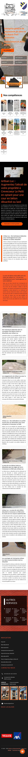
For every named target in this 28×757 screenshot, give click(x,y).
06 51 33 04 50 (14, 673)
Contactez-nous (16, 750)
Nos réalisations (7, 50)
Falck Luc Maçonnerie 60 (14, 748)
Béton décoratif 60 (5, 656)
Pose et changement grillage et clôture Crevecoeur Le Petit (16, 612)
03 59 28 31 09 (7, 673)
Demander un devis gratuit (11, 223)
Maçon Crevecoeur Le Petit (24, 619)
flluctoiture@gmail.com (9, 703)
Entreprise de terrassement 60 (7, 650)
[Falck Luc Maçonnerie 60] (10, 9)
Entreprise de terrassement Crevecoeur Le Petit (8, 619)
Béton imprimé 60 (4, 647)
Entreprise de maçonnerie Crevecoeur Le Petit (8, 610)
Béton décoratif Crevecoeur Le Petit (24, 610)
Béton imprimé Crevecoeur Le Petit (16, 619)
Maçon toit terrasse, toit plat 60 (7, 653)
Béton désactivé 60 (5, 644)
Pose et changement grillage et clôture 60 (9, 659)
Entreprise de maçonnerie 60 (7, 665)
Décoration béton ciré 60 (6, 662)
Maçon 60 (3, 641)
